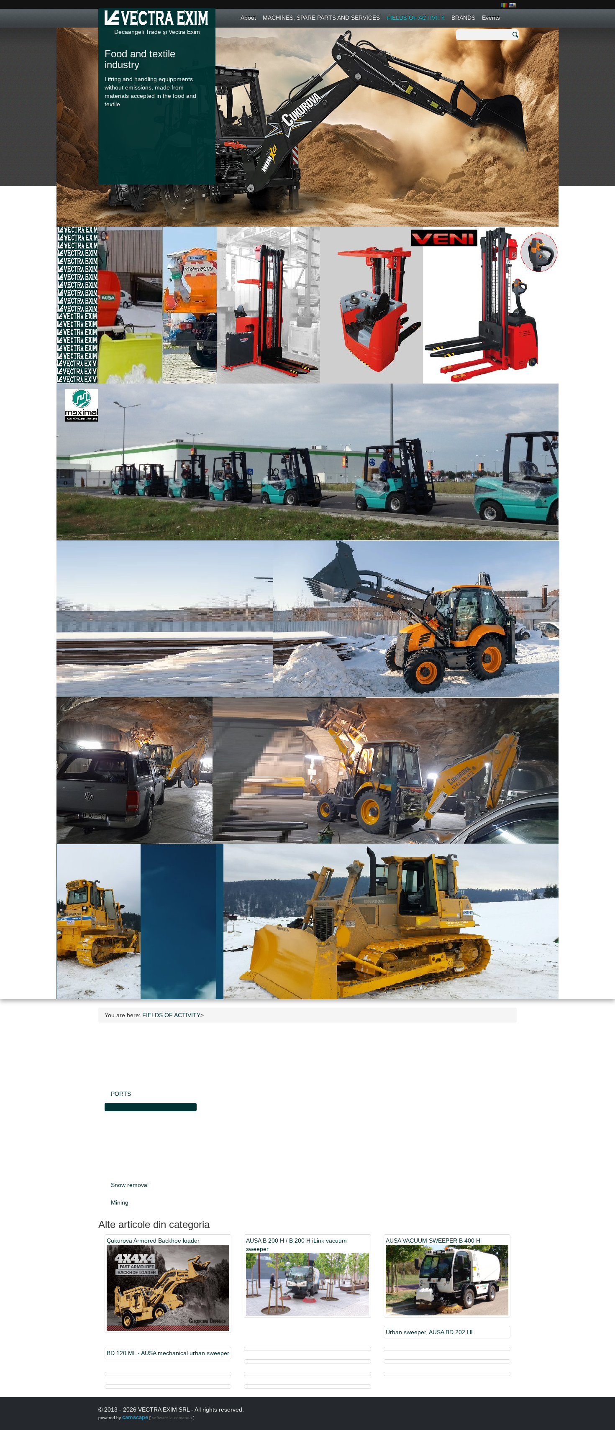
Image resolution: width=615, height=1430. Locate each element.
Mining (119, 1202)
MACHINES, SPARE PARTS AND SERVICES (321, 17)
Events (491, 17)
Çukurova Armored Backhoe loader (153, 1240)
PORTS (121, 1093)
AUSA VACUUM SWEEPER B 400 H (433, 1240)
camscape (135, 1417)
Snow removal (130, 1185)
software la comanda (172, 1417)
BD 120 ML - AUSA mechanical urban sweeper (168, 1353)
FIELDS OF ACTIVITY (416, 17)
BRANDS (463, 17)
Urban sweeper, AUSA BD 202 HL (430, 1332)
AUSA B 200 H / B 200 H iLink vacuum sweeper (296, 1244)
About (248, 17)
